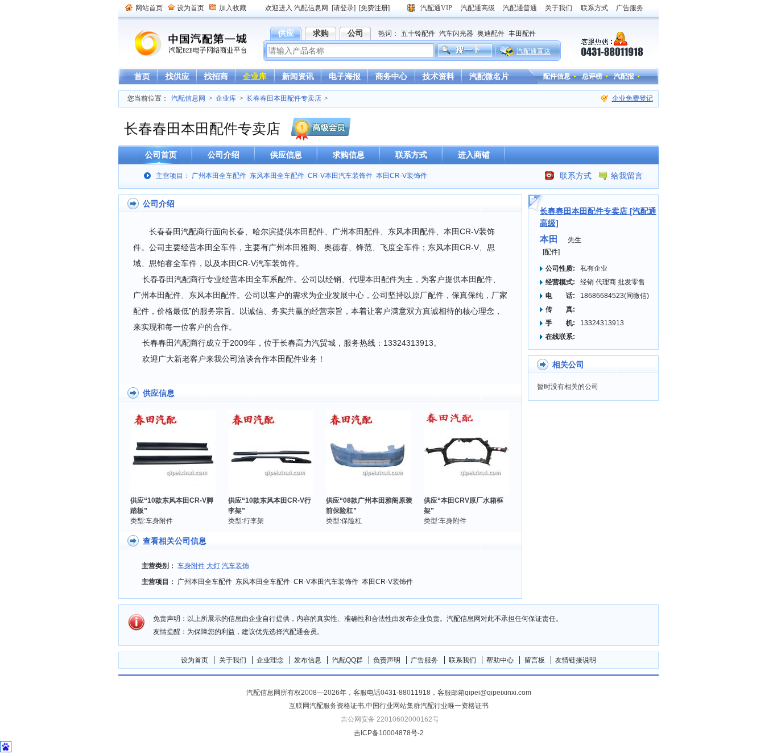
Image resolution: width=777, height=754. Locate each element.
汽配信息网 (183, 43)
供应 (286, 33)
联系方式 (594, 8)
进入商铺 (474, 154)
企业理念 (270, 660)
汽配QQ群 (347, 660)
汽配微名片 (489, 76)
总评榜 (592, 76)
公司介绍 (223, 154)
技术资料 (438, 76)
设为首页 (190, 8)
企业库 (255, 76)
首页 (142, 76)
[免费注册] (374, 8)
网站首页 (149, 8)
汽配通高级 (478, 8)
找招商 (216, 76)
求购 (321, 33)
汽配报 (624, 76)
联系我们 (462, 660)
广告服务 (629, 8)
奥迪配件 (491, 34)
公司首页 (161, 154)
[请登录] (344, 8)
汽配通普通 (520, 8)
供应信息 (286, 154)
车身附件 (191, 566)
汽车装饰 (235, 566)
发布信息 (307, 660)
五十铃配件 (418, 34)
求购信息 (349, 154)
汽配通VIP (436, 8)
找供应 (177, 76)
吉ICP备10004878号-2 (389, 733)
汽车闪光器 (456, 34)
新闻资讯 (298, 76)
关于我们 (558, 8)
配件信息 (557, 76)
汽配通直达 (533, 51)
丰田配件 (522, 34)
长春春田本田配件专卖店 (283, 98)
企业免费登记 (632, 98)
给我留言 (627, 175)
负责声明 (386, 660)
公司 (355, 33)
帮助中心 (500, 660)
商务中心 (391, 76)
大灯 (213, 566)
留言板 (534, 660)
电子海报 (345, 76)
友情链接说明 (575, 660)
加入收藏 (232, 8)
